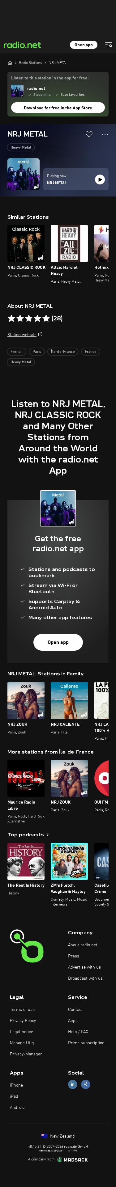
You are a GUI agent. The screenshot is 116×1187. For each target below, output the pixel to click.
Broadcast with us (85, 978)
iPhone (16, 1085)
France (91, 352)
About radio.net (82, 945)
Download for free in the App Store (58, 108)
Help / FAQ (78, 1032)
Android (17, 1107)
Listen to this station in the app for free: (50, 78)
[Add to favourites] (89, 134)
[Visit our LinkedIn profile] (72, 1084)
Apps (73, 1021)
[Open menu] (108, 45)
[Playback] (100, 179)
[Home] (9, 62)
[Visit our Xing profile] (85, 1084)
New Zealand (62, 1136)
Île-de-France (63, 352)
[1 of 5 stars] (11, 318)
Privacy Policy (23, 1021)
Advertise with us (84, 967)
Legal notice (21, 1032)
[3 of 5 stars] (28, 318)
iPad (14, 1096)
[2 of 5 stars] (20, 318)
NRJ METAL (57, 183)
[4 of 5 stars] (37, 318)
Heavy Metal (21, 148)
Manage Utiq (22, 1043)
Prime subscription (86, 1043)
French (17, 352)
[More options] (105, 134)
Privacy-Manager (26, 1054)
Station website (22, 335)
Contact (75, 1009)
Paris (36, 352)
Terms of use (22, 1009)
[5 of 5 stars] (46, 318)
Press (73, 956)
